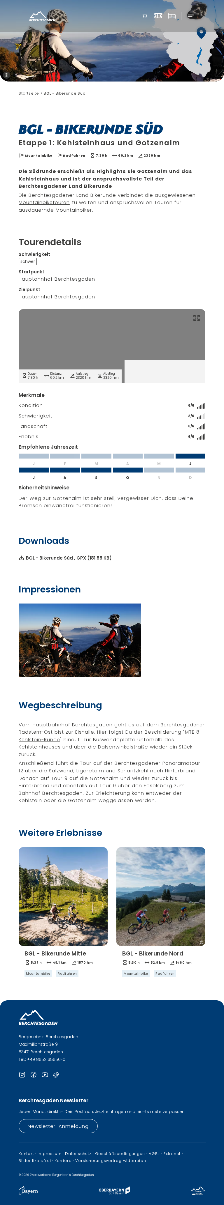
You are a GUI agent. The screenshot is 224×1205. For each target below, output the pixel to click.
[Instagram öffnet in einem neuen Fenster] (22, 1075)
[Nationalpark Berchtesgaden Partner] (198, 1193)
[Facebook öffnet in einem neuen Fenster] (33, 1075)
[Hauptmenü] (191, 16)
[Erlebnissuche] (158, 16)
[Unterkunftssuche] (171, 16)
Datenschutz (78, 1153)
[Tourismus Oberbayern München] (114, 1193)
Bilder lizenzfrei (35, 1160)
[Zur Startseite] (42, 16)
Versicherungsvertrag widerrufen (110, 1160)
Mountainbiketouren (44, 202)
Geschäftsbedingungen (120, 1153)
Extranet (172, 1153)
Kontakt (26, 1153)
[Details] (63, 963)
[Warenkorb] (145, 16)
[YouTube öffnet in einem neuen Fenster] (44, 1075)
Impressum (49, 1153)
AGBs (154, 1153)
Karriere (63, 1160)
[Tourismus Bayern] (28, 1193)
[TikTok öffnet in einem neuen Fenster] (56, 1075)
